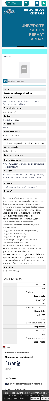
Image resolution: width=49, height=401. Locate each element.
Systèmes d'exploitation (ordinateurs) (20, 187)
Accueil (9, 347)
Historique (26, 3)
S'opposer (35, 398)
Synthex (6, 127)
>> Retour (6, 56)
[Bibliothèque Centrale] (10, 11)
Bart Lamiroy (9, 101)
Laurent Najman (24, 101)
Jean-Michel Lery (17, 104)
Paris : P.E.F (8, 119)
